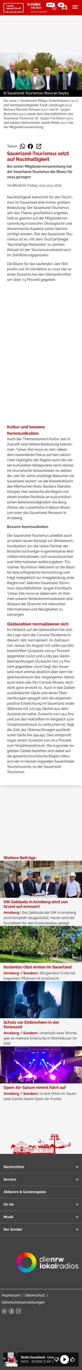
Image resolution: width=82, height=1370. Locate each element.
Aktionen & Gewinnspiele (24, 1192)
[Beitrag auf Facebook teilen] (30, 146)
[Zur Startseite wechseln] (13, 8)
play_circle (64, 1359)
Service (9, 1179)
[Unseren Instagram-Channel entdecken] (18, 1311)
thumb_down (56, 1359)
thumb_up (72, 1359)
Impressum (11, 1295)
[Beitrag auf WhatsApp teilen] (22, 146)
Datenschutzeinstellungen (23, 1302)
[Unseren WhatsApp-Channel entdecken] (4, 1311)
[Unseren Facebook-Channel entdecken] (11, 1311)
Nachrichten (13, 1167)
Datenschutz (35, 1295)
